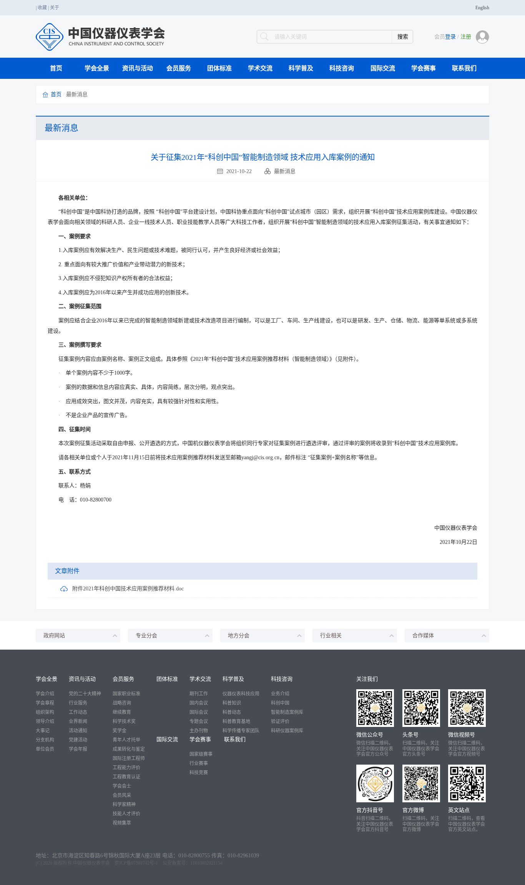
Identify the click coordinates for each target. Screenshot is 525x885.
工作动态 (78, 712)
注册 (465, 37)
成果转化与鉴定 (129, 749)
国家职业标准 (126, 694)
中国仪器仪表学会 (91, 863)
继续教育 (122, 712)
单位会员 (45, 749)
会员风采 (122, 795)
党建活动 (78, 740)
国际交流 (382, 68)
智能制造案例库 (287, 712)
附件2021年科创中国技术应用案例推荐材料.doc (128, 589)
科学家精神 (124, 804)
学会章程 (45, 703)
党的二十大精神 (85, 694)
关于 (54, 7)
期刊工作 (198, 694)
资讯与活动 (137, 68)
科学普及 (301, 68)
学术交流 (260, 68)
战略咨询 (122, 703)
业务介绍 (280, 694)
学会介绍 (45, 694)
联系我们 (464, 68)
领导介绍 (45, 721)
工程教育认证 (126, 777)
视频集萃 (122, 823)
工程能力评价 (126, 767)
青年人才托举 (126, 740)
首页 (56, 68)
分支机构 (45, 740)
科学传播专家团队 (241, 730)
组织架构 (45, 712)
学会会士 (122, 786)
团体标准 (219, 68)
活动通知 (78, 730)
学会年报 (78, 749)
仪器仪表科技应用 (241, 694)
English (482, 7)
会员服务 (178, 68)
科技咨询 (341, 68)
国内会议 (198, 703)
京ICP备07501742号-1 (136, 863)
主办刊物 (198, 730)
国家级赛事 (201, 754)
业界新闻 (78, 721)
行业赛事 (198, 763)
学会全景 (97, 68)
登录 (450, 37)
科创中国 (280, 703)
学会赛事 (423, 68)
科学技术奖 (124, 721)
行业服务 (78, 703)
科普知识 (232, 703)
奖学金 (119, 730)
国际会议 (198, 712)
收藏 (42, 7)
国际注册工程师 (129, 758)
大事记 (43, 730)
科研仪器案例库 (287, 730)
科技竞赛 (198, 772)
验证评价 (280, 721)
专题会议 (198, 721)
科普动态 (232, 712)
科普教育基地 (236, 721)
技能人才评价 (126, 814)
